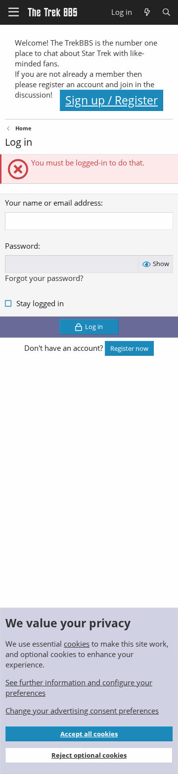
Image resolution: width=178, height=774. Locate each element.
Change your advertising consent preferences (82, 711)
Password (21, 246)
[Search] (166, 12)
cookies (76, 644)
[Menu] (13, 12)
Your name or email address (53, 203)
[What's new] (146, 12)
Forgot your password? (44, 278)
